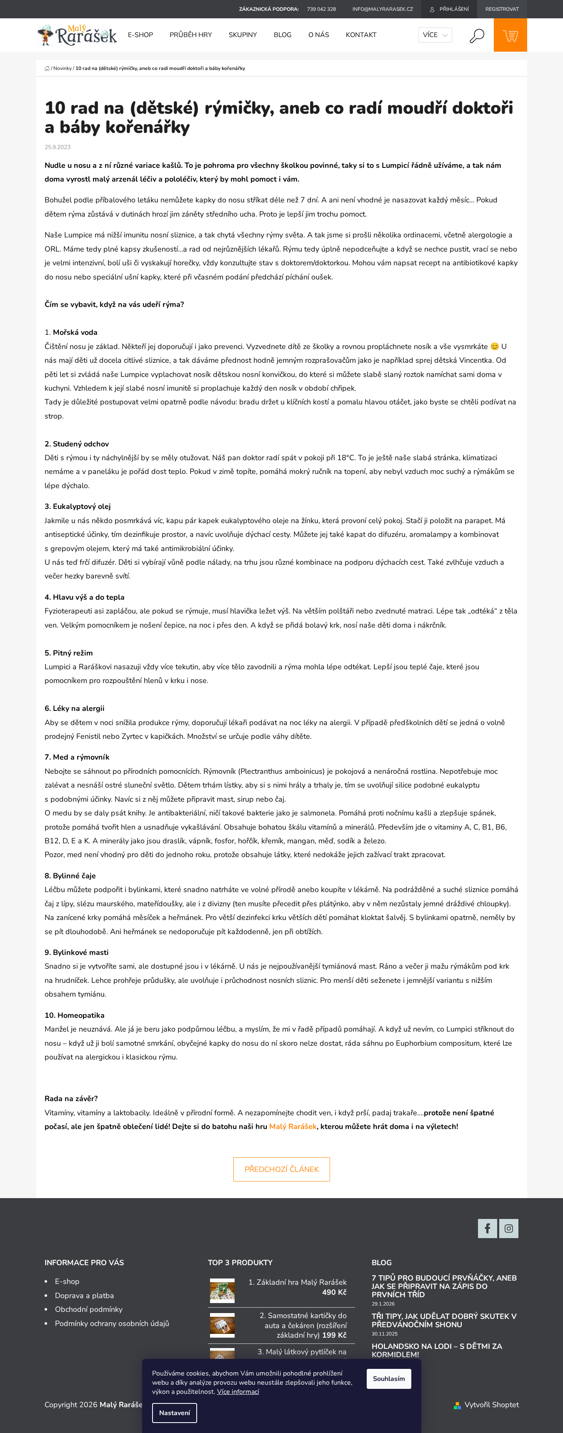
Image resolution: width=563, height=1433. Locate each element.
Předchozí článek (282, 1169)
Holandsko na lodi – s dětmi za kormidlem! (437, 1351)
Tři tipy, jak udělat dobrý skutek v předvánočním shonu (444, 1321)
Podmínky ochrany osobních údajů (112, 1323)
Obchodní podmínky (89, 1309)
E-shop (67, 1281)
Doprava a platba (84, 1296)
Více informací (238, 1391)
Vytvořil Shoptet (492, 1405)
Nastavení (174, 1413)
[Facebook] (487, 1228)
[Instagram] (508, 1228)
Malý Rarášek (293, 1126)
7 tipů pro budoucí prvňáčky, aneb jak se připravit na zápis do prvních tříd (444, 1286)
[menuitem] (140, 35)
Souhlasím (389, 1378)
